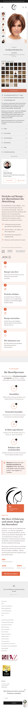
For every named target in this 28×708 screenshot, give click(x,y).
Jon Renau (14, 47)
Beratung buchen (9, 180)
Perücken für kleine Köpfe (7, 622)
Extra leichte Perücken (6, 624)
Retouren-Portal (5, 613)
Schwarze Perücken (6, 634)
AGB (2, 603)
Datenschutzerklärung (6, 606)
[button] (3, 14)
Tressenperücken (5, 641)
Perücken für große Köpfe (7, 620)
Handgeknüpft (4, 648)
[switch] (25, 706)
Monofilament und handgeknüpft (9, 646)
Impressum (4, 601)
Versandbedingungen (6, 610)
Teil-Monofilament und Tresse (8, 643)
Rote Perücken (4, 631)
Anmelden (14, 703)
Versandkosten (12, 54)
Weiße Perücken (5, 636)
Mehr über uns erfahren (11, 573)
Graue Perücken (5, 638)
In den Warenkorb (14, 90)
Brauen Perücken (5, 629)
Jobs (2, 615)
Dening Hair (4, 650)
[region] (14, 588)
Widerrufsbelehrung (6, 608)
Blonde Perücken (5, 627)
